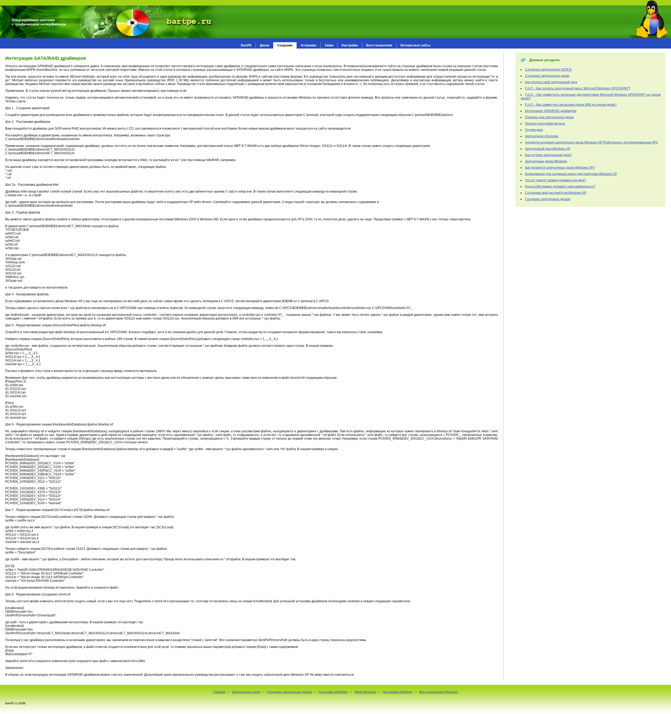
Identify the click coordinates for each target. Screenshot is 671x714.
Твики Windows (365, 692)
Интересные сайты (415, 45)
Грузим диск (534, 130)
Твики (328, 45)
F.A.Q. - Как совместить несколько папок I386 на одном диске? (571, 104)
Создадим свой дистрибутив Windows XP (555, 193)
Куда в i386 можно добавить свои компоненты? (560, 186)
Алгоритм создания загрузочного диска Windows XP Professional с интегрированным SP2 (591, 142)
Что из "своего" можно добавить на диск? (555, 180)
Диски (264, 45)
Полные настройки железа (545, 123)
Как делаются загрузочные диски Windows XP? (560, 167)
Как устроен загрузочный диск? (548, 155)
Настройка (350, 45)
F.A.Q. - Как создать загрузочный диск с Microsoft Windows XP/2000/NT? (577, 88)
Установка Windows (333, 692)
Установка (308, 45)
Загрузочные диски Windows (546, 161)
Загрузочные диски (246, 692)
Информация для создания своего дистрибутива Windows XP (571, 174)
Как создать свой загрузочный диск (551, 82)
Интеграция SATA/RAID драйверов (550, 111)
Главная (219, 692)
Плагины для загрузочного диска (549, 117)
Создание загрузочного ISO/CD (548, 69)
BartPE (246, 45)
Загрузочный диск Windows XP (547, 149)
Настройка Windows (398, 692)
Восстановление (379, 45)
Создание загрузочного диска (547, 76)
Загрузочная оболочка (541, 136)
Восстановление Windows (438, 692)
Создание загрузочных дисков (547, 199)
